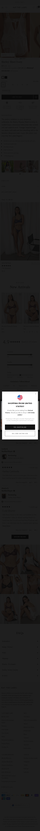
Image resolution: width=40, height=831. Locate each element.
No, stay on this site (20, 433)
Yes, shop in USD (20, 427)
